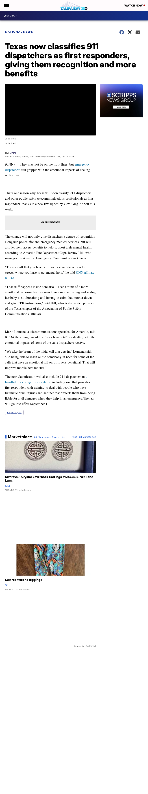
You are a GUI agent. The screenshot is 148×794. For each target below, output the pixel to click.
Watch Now (133, 5)
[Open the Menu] (6, 5)
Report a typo (14, 412)
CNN (13, 152)
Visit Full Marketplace (84, 437)
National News (19, 32)
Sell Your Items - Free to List (49, 437)
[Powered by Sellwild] (91, 646)
